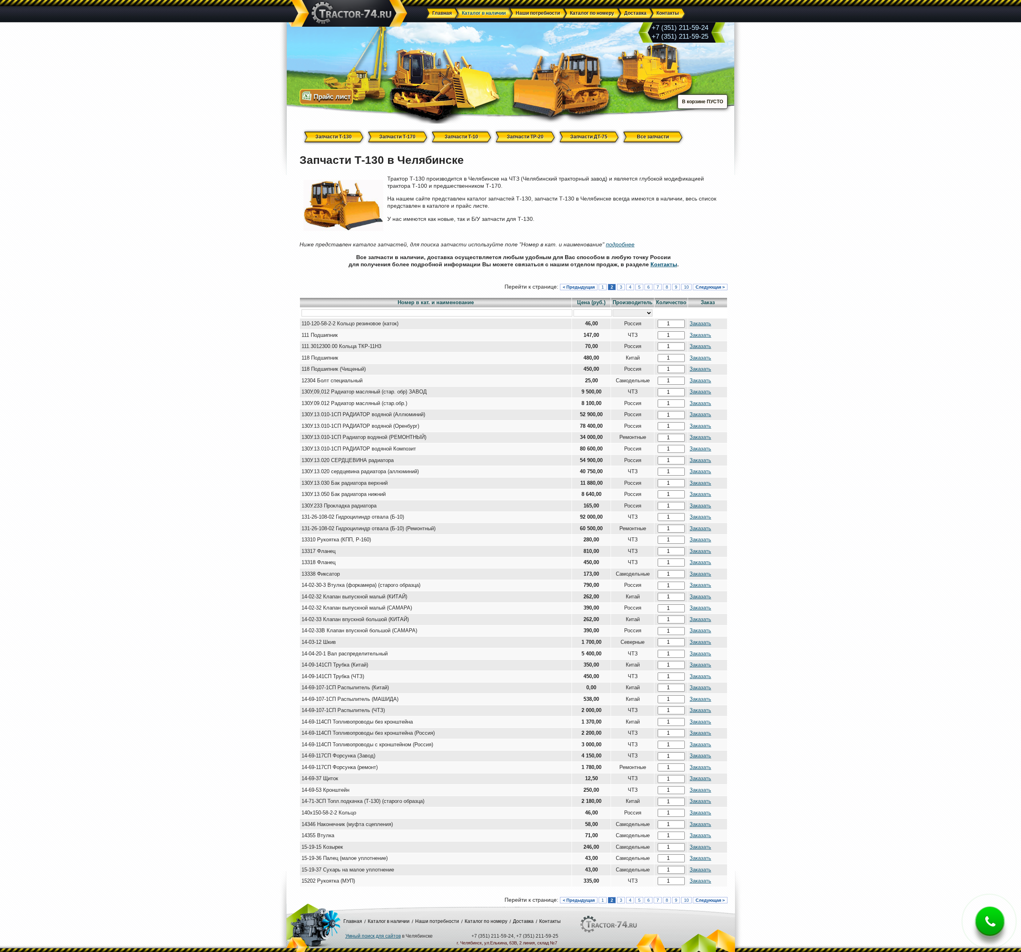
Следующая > (710, 287)
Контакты (663, 264)
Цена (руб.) (591, 302)
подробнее (620, 244)
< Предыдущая (579, 287)
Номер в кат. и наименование (436, 302)
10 (686, 287)
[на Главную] (347, 14)
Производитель (632, 302)
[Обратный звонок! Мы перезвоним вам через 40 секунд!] (990, 927)
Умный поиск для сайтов (373, 936)
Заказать (700, 324)
